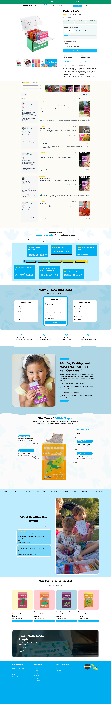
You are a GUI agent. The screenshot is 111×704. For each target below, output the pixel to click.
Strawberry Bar (16, 611)
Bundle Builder (37, 666)
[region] (67, 88)
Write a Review (86, 95)
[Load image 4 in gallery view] (44, 63)
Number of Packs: (73, 27)
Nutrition (74, 65)
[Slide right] (58, 63)
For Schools (36, 670)
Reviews (36, 673)
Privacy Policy (59, 668)
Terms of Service (59, 666)
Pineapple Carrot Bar (83, 611)
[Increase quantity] (73, 30)
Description (67, 65)
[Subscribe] (38, 647)
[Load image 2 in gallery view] (27, 63)
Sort (80, 98)
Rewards (36, 681)
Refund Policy (59, 670)
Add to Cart (81, 51)
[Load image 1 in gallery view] (19, 63)
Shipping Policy (59, 671)
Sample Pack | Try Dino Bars (30, 182)
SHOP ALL (55, 322)
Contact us (36, 675)
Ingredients (82, 65)
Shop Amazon (37, 680)
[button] (70, 14)
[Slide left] (13, 63)
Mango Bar (37, 611)
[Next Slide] (89, 88)
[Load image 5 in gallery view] (53, 63)
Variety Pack (27, 132)
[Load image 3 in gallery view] (36, 63)
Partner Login (37, 678)
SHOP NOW (64, 400)
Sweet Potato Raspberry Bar (63, 611)
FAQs (35, 671)
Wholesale (36, 668)
